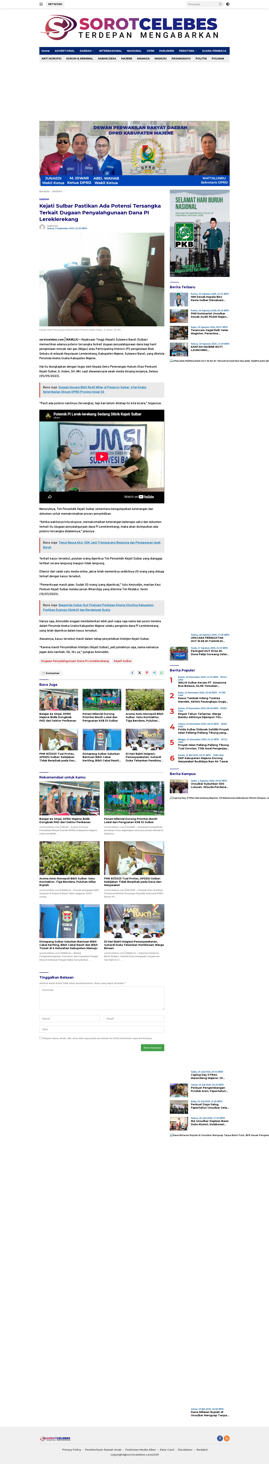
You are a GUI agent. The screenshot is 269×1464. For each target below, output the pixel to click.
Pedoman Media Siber (140, 1449)
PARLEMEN (166, 50)
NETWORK (55, 4)
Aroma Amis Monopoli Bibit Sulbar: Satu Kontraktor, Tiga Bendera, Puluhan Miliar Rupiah (144, 717)
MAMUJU (161, 58)
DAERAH (85, 50)
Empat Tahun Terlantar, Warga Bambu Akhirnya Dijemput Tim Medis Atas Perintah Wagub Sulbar (202, 715)
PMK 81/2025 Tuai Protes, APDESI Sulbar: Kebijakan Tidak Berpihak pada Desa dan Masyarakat (57, 757)
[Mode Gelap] (228, 4)
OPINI (150, 50)
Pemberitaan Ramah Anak (103, 1449)
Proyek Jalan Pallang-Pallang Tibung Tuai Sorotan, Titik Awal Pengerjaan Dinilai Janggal (203, 746)
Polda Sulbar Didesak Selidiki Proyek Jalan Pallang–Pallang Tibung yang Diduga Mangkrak (203, 731)
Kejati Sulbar (123, 661)
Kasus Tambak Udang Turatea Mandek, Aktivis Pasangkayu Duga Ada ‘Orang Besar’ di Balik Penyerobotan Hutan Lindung (202, 700)
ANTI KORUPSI (51, 58)
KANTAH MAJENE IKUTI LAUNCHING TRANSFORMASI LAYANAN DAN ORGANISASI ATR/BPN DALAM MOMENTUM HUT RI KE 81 (210, 348)
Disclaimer (185, 1449)
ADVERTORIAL (65, 50)
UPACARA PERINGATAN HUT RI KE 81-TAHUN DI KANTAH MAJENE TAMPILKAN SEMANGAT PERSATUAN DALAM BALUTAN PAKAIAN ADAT (209, 639)
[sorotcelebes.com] (134, 27)
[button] (220, 4)
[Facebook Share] (132, 673)
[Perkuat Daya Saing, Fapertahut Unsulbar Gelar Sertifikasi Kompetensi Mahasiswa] (179, 1107)
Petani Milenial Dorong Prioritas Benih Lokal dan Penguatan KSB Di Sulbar (100, 717)
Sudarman (52, 226)
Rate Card (167, 1449)
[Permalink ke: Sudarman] (42, 227)
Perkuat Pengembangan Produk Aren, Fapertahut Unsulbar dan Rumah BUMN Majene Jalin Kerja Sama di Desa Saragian (210, 1089)
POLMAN (218, 58)
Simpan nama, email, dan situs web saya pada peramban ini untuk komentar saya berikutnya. (97, 1038)
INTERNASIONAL (110, 50)
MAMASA (143, 58)
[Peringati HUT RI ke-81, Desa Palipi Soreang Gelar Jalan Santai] (179, 653)
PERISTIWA (186, 50)
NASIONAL (134, 50)
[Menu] (41, 4)
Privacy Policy (71, 1449)
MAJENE (126, 58)
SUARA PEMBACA (214, 50)
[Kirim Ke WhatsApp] (161, 673)
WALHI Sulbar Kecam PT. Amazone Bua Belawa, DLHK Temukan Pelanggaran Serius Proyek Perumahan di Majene (202, 684)
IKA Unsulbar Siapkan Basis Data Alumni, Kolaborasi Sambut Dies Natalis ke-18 (210, 1122)
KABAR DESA (107, 58)
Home (46, 50)
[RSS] (227, 1438)
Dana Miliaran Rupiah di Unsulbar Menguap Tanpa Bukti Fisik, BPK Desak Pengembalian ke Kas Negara (209, 1413)
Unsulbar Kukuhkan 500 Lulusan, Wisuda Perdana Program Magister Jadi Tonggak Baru (208, 785)
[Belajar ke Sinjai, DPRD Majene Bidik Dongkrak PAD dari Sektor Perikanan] (58, 700)
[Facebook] (220, 1438)
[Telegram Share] (154, 673)
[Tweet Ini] (139, 673)
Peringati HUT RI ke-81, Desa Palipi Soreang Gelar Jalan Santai (209, 652)
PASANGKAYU (181, 58)
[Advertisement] (149, 89)
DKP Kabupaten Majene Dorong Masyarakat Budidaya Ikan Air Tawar (203, 760)
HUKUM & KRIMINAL (79, 58)
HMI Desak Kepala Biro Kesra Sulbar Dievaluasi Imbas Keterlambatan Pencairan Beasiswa (207, 298)
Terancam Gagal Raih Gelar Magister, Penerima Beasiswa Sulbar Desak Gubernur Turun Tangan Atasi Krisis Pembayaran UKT (209, 332)
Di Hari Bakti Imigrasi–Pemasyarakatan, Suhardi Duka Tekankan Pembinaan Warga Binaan (145, 757)
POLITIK (201, 58)
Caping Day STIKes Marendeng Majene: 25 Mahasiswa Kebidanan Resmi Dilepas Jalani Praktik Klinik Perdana (210, 1076)
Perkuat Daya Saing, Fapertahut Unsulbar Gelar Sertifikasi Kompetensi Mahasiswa (209, 1106)
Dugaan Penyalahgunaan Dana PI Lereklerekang (75, 661)
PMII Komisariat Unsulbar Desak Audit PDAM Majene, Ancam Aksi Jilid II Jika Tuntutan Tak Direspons (210, 315)
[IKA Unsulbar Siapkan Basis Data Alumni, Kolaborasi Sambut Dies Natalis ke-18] (179, 1124)
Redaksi (202, 1449)
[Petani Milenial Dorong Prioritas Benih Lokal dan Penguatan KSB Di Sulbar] (102, 700)
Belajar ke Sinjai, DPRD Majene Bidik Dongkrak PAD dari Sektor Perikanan (57, 717)
